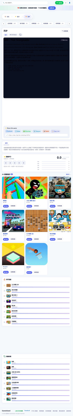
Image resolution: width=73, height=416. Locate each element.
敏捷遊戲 (47, 23)
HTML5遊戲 (34, 411)
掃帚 (13, 366)
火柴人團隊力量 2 (31, 200)
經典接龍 (14, 316)
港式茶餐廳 (53, 233)
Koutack (5, 266)
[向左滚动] (3, 23)
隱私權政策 (62, 411)
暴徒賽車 (5, 233)
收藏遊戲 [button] (65, 31)
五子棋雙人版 (29, 233)
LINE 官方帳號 (19, 411)
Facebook (27, 410)
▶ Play (6, 206)
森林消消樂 (14, 311)
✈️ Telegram (37, 131)
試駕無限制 (14, 393)
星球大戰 (52, 200)
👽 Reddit (46, 131)
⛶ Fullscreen (64, 40)
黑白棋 (13, 305)
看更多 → (68, 174)
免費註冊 (52, 8)
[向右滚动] (69, 23)
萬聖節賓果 (14, 377)
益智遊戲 (12, 23)
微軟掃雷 (14, 398)
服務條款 (68, 411)
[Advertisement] (36, 112)
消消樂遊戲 (48, 411)
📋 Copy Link (55, 131)
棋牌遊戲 (59, 23)
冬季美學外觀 (15, 382)
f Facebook (9, 131)
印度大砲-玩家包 (16, 372)
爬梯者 (4, 200)
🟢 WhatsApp (27, 131)
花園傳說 (14, 321)
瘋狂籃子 (28, 267)
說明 (6, 143)
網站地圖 (55, 411)
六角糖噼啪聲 (15, 387)
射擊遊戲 (35, 23)
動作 (6, 35)
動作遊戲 (24, 23)
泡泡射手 (14, 300)
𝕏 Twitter (17, 131)
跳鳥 (13, 361)
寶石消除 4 (14, 295)
